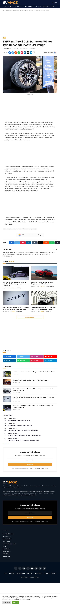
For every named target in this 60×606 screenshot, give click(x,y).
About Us (12, 573)
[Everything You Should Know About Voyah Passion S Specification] (44, 273)
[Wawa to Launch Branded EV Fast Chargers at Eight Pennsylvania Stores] (7, 374)
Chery (13, 311)
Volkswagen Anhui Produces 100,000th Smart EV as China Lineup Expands (43, 308)
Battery (38, 6)
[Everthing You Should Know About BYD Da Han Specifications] (7, 382)
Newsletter (38, 573)
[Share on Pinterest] (22, 52)
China (53, 6)
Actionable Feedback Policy (10, 544)
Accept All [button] (15, 602)
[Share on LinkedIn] (25, 52)
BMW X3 (17, 229)
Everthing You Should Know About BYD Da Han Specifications (31, 380)
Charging (46, 6)
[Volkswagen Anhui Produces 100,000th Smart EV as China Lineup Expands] (44, 298)
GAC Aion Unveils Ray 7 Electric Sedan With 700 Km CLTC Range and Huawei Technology (14, 283)
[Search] (53, 2)
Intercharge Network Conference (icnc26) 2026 (23, 440)
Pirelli (22, 229)
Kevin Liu (19, 287)
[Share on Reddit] (15, 52)
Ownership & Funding (8, 533)
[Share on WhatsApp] (19, 52)
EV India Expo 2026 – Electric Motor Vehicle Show (24, 435)
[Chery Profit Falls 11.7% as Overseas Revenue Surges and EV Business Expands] (7, 399)
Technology (29, 229)
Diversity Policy (6, 551)
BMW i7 (5, 229)
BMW (14, 10)
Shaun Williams (7, 48)
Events (54, 573)
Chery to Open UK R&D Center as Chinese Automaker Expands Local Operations (16, 308)
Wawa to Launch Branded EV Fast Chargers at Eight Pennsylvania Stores (34, 372)
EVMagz (37, 577)
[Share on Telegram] (31, 52)
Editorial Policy (6, 536)
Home (4, 10)
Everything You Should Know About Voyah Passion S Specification (42, 283)
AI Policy (5, 546)
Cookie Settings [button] (6, 602)
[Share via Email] (28, 52)
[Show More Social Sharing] (34, 52)
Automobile (9, 6)
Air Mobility (18, 6)
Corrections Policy (7, 538)
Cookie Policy (6, 549)
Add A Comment (30, 317)
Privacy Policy (39, 468)
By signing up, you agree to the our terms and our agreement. (31, 468)
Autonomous (29, 6)
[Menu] (56, 2)
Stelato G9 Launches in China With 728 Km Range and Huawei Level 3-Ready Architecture (33, 389)
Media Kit (29, 573)
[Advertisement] (30, 25)
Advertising (21, 573)
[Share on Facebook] (9, 52)
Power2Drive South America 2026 (19, 420)
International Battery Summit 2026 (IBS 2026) (23, 430)
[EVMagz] (10, 3)
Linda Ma (20, 311)
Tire (35, 229)
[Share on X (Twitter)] (12, 52)
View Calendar (6, 444)
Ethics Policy (6, 554)
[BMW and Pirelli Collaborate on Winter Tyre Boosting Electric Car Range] (30, 92)
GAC (13, 287)
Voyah (42, 286)
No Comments (24, 48)
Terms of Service (7, 556)
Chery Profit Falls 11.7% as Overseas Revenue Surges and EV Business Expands (33, 398)
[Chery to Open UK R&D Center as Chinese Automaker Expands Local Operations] (16, 298)
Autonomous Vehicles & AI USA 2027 (20, 425)
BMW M (11, 229)
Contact (47, 573)
